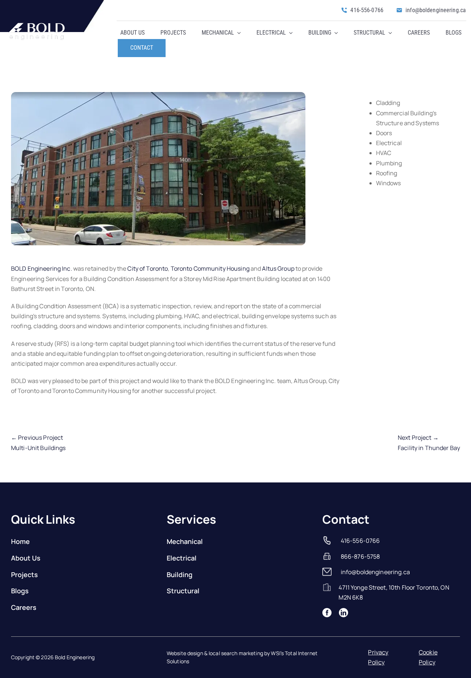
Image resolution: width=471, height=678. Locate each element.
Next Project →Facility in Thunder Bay (429, 442)
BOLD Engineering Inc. (41, 268)
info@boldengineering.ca (375, 572)
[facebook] (327, 612)
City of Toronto (147, 268)
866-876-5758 (360, 556)
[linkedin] (343, 612)
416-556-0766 (360, 541)
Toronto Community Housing (210, 268)
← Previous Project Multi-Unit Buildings (38, 442)
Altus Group (278, 268)
